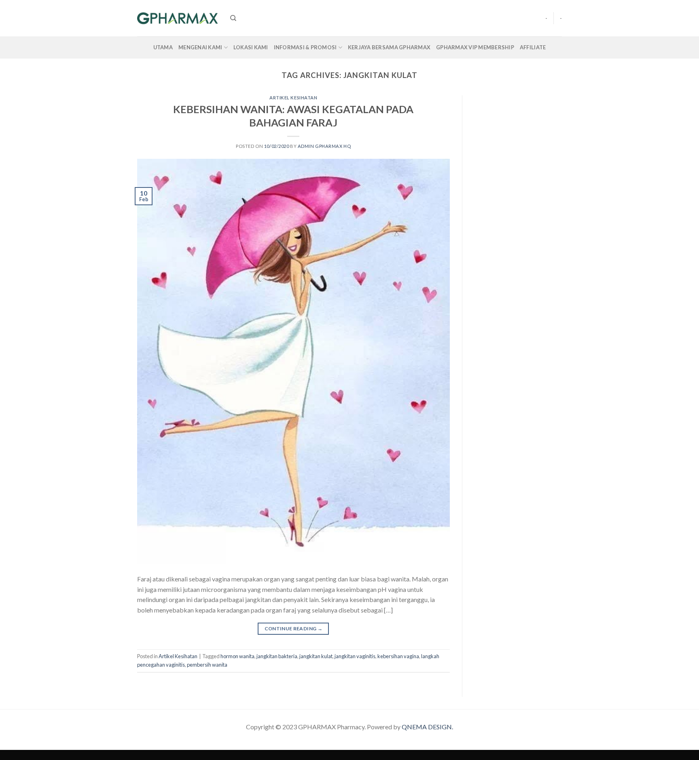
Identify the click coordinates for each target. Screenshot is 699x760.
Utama (163, 47)
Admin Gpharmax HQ (324, 146)
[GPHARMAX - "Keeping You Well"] (177, 18)
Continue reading (294, 628)
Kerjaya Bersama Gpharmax (389, 47)
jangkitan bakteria (276, 656)
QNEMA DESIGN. (427, 727)
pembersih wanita (207, 664)
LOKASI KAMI (250, 47)
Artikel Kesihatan (293, 97)
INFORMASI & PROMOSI (305, 47)
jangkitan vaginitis (355, 656)
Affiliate (533, 47)
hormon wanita (237, 656)
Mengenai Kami (200, 47)
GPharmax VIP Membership (475, 47)
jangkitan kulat (316, 656)
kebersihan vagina (398, 656)
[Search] (233, 18)
